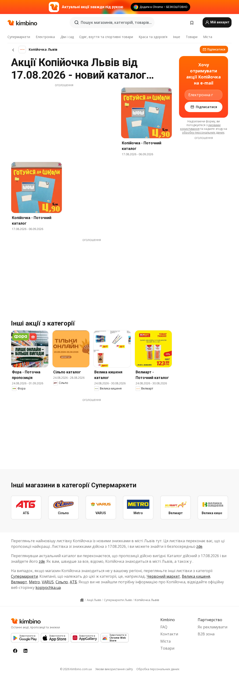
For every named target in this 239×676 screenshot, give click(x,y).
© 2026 (76, 669)
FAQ (163, 627)
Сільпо (62, 581)
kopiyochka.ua (48, 587)
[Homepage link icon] (82, 600)
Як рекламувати (212, 627)
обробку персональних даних (203, 132)
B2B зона (206, 634)
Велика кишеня (196, 576)
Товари (191, 37)
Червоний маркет (163, 576)
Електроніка (45, 37)
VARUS (48, 581)
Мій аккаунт (219, 22)
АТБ (73, 581)
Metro (34, 581)
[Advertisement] (64, 119)
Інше (176, 37)
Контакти (169, 634)
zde (199, 546)
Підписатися (216, 49)
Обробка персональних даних (157, 669)
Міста (207, 37)
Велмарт (19, 581)
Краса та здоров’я (153, 37)
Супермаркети (18, 37)
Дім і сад (67, 37)
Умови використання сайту (114, 669)
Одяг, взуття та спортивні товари (106, 37)
